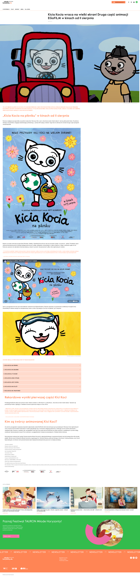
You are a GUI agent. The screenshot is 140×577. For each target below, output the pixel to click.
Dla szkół (27, 9)
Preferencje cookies (63, 560)
